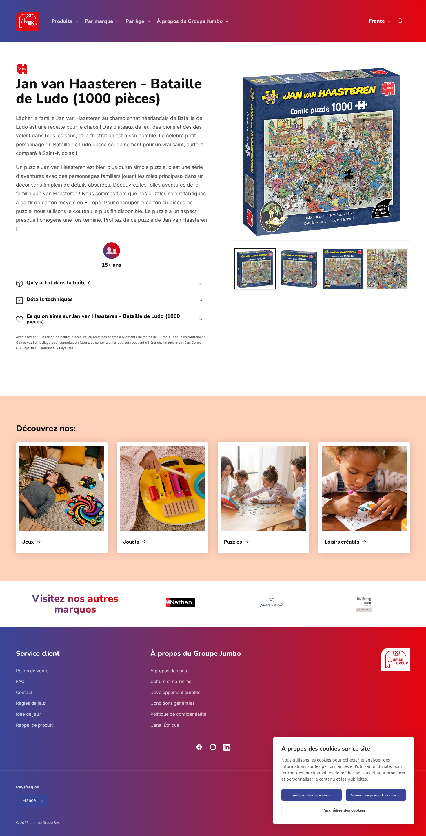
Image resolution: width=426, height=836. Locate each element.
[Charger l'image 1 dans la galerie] (254, 269)
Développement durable (175, 692)
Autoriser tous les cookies (311, 795)
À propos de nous (168, 670)
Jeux (28, 542)
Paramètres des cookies (343, 810)
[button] (64, 21)
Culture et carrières (170, 681)
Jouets (131, 542)
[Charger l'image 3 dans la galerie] (343, 269)
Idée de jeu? (28, 714)
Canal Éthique (164, 725)
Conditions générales (172, 703)
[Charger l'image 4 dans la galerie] (387, 269)
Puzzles (233, 542)
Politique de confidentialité (178, 714)
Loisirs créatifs (342, 542)
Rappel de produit (34, 725)
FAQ (20, 681)
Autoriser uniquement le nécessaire (376, 795)
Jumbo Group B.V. (45, 822)
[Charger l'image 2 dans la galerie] (298, 269)
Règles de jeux (31, 703)
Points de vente (32, 670)
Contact (24, 692)
